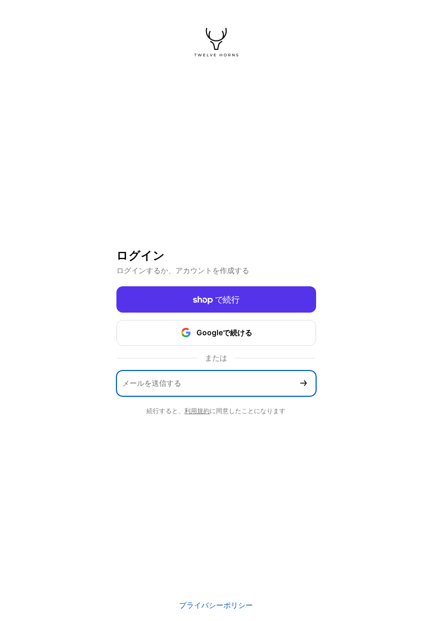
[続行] (303, 383)
